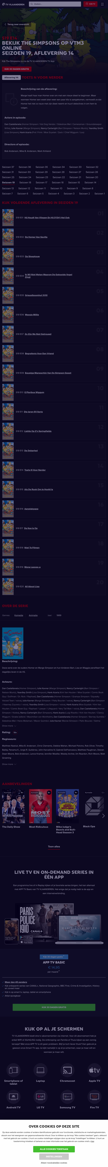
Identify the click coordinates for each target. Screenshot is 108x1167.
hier (92, 1141)
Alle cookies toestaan (54, 1149)
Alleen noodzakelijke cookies (54, 1163)
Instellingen (54, 1156)
